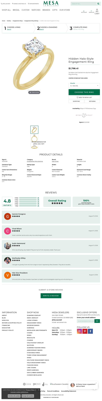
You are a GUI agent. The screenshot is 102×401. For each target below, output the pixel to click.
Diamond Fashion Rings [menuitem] (36, 347)
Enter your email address (86, 317)
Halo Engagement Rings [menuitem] (36, 362)
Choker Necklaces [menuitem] (34, 375)
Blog (4, 318)
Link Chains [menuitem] (31, 367)
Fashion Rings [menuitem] (32, 365)
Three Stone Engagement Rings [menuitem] (37, 356)
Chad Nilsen (17, 229)
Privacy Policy (8, 330)
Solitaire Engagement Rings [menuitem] (38, 360)
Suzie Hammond (18, 243)
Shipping (76, 101)
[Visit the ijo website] (36, 384)
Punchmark (55, 397)
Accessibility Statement (68, 391)
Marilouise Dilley (18, 258)
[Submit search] (98, 4)
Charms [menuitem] (30, 340)
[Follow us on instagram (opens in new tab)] (79, 331)
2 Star (16, 204)
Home (3, 20)
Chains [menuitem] (29, 333)
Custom (25, 10)
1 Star (16, 206)
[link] (5, 3)
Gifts (54, 10)
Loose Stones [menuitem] (32, 320)
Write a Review (51, 296)
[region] (34, 65)
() (38, 198)
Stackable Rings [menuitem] (33, 352)
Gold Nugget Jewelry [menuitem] (35, 342)
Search (9, 29)
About (4, 315)
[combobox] (83, 4)
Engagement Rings (18, 20)
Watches (36, 10)
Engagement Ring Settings (31, 20)
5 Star (16, 198)
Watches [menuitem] (30, 345)
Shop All (6, 10)
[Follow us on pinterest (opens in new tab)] (84, 331)
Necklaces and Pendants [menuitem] (37, 330)
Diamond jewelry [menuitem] (34, 315)
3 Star (16, 202)
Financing (6, 325)
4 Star (16, 200)
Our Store (65, 10)
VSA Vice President (20, 273)
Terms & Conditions (53, 391)
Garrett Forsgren (19, 214)
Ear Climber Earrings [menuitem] (35, 372)
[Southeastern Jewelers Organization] (64, 384)
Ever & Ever (55, 161)
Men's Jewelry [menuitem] (32, 318)
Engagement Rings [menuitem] (34, 323)
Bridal (16, 10)
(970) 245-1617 (38, 144)
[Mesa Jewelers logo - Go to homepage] (50, 3)
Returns (92, 101)
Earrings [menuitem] (30, 328)
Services (5, 320)
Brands (46, 10)
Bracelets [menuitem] (31, 338)
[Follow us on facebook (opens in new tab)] (90, 331)
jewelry (9, 20)
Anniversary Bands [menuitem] (34, 350)
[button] (28, 90)
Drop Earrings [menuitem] (33, 370)
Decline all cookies (14, 396)
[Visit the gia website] (27, 384)
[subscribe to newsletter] (97, 321)
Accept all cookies (27, 396)
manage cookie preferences (19, 392)
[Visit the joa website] (45, 384)
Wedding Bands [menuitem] (33, 325)
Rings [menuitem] (29, 335)
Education (6, 328)
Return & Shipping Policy (12, 323)
